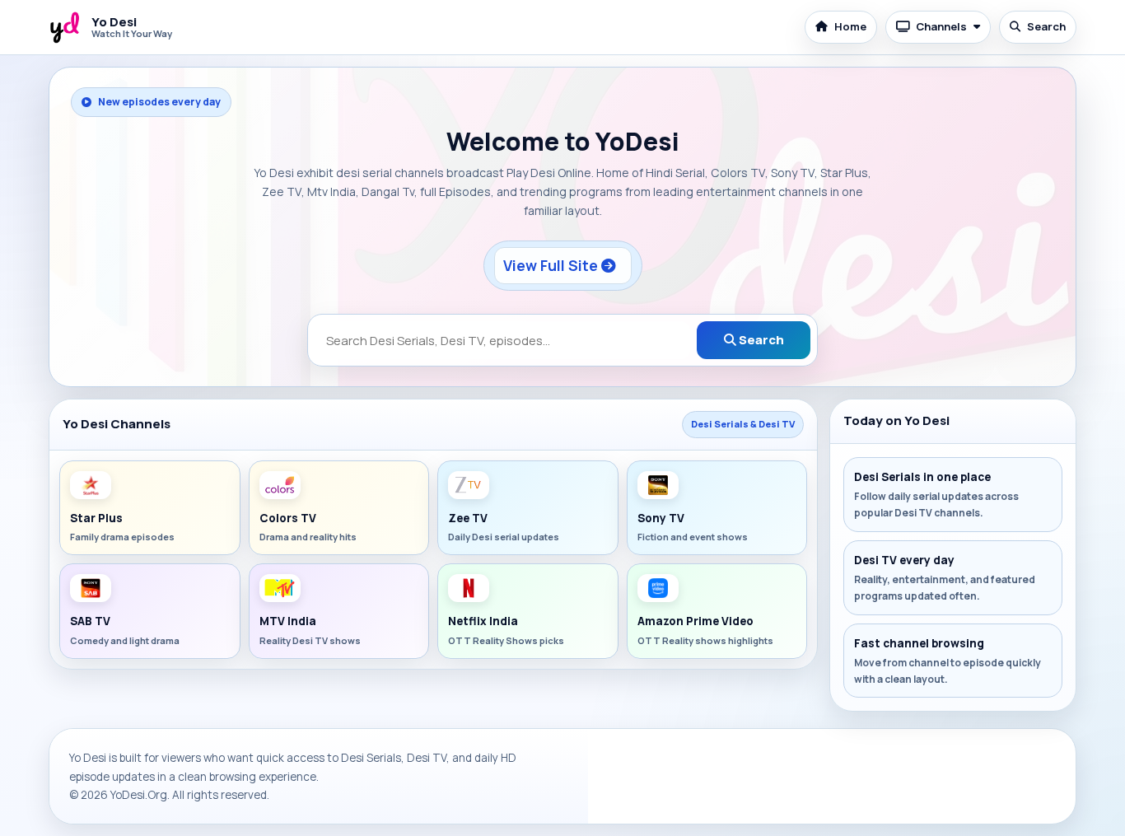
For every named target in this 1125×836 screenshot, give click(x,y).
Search (1046, 26)
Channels (941, 26)
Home (850, 26)
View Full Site (552, 265)
